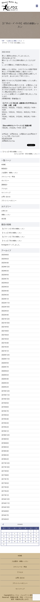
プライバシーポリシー (8, 200)
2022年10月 (5, 307)
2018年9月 (5, 439)
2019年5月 (5, 415)
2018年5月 (5, 447)
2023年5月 (5, 287)
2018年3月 (5, 455)
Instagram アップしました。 (11, 245)
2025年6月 (5, 259)
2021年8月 (5, 331)
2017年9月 (5, 471)
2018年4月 (5, 451)
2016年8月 (5, 511)
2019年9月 (5, 403)
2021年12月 (5, 319)
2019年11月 (5, 395)
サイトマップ (5, 192)
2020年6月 (5, 371)
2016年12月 (5, 499)
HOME (3, 164)
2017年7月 (5, 479)
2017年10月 (5, 467)
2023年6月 (5, 283)
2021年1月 (5, 351)
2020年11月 (5, 359)
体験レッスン (17, 41)
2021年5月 (5, 339)
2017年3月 (5, 487)
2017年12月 (5, 463)
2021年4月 (5, 343)
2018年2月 (5, 459)
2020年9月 (5, 363)
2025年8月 (5, 255)
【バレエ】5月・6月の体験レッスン (26, 154)
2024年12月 (5, 267)
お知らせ (10, 41)
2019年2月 (5, 427)
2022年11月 (5, 303)
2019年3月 (5, 423)
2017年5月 (5, 483)
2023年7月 (5, 279)
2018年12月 (5, 435)
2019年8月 (5, 407)
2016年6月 (5, 519)
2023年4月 (5, 291)
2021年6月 (5, 335)
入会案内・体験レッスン (9, 172)
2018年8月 (5, 443)
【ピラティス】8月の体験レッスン (13, 229)
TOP (3, 41)
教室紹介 (4, 168)
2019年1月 (5, 431)
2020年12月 (5, 355)
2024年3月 (5, 271)
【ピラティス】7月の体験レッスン (13, 237)
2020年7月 (5, 367)
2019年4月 (5, 419)
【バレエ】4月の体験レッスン (12, 151)
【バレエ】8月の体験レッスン (11, 233)
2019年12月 (5, 391)
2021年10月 (5, 323)
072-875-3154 (7, 138)
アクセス (4, 188)
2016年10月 (5, 507)
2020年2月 (5, 387)
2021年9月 (5, 327)
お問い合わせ (5, 196)
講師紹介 (4, 184)
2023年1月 (5, 299)
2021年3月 (5, 347)
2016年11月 (5, 503)
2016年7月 (5, 515)
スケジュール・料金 (8, 176)
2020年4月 (5, 379)
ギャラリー (5, 180)
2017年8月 (5, 475)
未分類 (3, 219)
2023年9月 (5, 275)
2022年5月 (5, 311)
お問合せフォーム (8, 87)
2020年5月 (5, 375)
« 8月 (3, 524)
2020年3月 (5, 383)
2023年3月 (5, 295)
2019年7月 (5, 411)
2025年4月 (5, 263)
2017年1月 (5, 495)
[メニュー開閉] (37, 6)
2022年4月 (5, 315)
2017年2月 (5, 491)
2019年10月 (5, 399)
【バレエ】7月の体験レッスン (11, 241)
